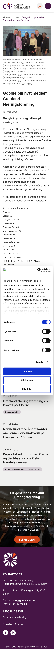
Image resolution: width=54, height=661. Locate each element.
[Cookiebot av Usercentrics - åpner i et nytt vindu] (38, 270)
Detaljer (40, 362)
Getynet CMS (10, 647)
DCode (46, 647)
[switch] (46, 331)
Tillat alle (27, 371)
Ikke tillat (27, 389)
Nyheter (16, 17)
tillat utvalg (27, 380)
